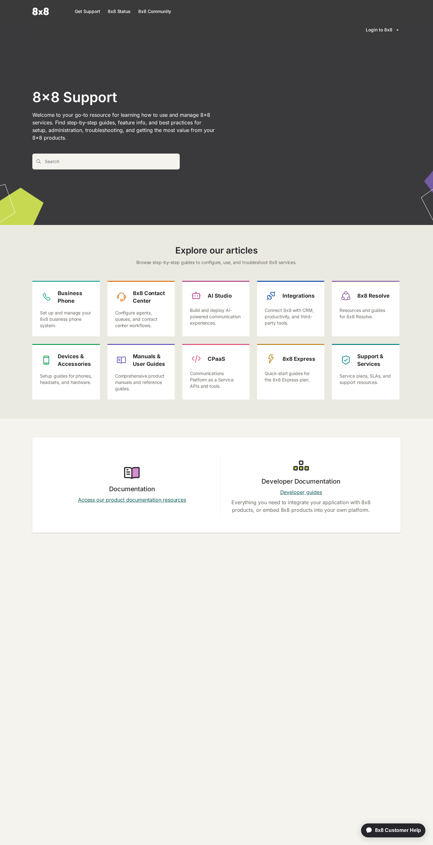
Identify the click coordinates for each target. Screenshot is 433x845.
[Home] (40, 11)
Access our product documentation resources (132, 500)
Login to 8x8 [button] (379, 29)
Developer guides (301, 492)
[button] (418, 829)
